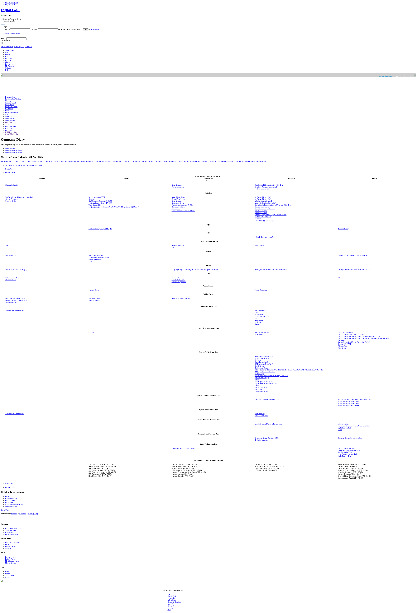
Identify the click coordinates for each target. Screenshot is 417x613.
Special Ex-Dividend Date (167, 161)
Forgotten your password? (12, 33)
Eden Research (177, 185)
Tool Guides (9, 575)
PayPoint (258, 322)
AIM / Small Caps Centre (14, 504)
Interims (9, 161)
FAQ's (7, 573)
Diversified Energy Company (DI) (266, 438)
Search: (3, 38)
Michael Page (259, 374)
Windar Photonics (178, 187)
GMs (51, 161)
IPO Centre (9, 502)
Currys (257, 312)
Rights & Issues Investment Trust (266, 383)
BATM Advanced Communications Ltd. (19, 197)
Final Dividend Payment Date (105, 161)
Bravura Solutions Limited (14, 310)
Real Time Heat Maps (12, 543)
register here (95, 29)
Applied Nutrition (178, 245)
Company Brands (11, 506)
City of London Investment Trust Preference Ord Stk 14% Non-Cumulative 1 (364, 338)
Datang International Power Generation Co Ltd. (354, 270)
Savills (257, 385)
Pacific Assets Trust (261, 416)
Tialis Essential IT (95, 205)
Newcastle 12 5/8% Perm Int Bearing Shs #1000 (271, 376)
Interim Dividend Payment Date (146, 161)
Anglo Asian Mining (262, 332)
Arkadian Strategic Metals (263, 201)
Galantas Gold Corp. (262, 207)
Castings (91, 332)
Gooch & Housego (178, 280)
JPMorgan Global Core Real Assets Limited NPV (272, 270)
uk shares (22, 514)
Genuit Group (259, 366)
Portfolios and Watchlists (13, 528)
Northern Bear (259, 320)
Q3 (17, 161)
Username (6, 29)
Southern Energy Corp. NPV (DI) (100, 203)
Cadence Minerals (178, 278)
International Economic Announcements (253, 161)
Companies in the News (13, 150)
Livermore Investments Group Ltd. (100, 257)
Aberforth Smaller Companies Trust (267, 400)
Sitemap (170, 608)
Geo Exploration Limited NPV (16, 298)
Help (7, 571)
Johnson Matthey (343, 424)
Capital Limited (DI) (262, 358)
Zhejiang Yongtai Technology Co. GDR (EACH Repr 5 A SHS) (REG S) (114, 207)
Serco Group (259, 389)
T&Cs (170, 594)
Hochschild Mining (178, 207)
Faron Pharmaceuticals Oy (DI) (182, 205)
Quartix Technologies (262, 378)
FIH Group (341, 278)
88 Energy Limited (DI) (263, 197)
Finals (3, 161)
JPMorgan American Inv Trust (265, 372)
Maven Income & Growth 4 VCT (183, 211)
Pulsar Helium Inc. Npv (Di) (264, 237)
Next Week (9, 169)
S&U (173, 247)
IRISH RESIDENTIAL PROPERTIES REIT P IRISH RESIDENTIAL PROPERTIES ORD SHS (289, 370)
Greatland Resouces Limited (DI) (266, 187)
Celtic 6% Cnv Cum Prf (346, 332)
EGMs (46, 161)
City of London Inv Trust (346, 448)
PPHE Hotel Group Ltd (263, 217)
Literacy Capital (10, 201)
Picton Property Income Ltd (347, 454)
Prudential (258, 219)
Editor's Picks (10, 559)
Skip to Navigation (11, 3)
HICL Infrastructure (261, 440)
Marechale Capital (11, 185)
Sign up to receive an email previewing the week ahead (24, 165)
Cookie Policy (172, 596)
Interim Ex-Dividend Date (125, 161)
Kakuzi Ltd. (176, 209)
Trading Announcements (28, 161)
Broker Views (10, 500)
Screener (8, 548)
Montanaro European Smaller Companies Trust (354, 426)
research (14, 514)
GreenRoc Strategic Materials (265, 209)
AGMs (40, 161)
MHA (257, 318)
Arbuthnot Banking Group (264, 356)
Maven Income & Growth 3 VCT (349, 401)
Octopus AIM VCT (344, 344)
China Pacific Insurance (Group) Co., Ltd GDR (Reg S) (274, 205)
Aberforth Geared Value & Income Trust (268, 424)
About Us (171, 604)
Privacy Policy (173, 598)
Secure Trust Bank (261, 387)
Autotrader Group (261, 310)
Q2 (14, 161)
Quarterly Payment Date (229, 161)
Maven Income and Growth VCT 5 (350, 405)
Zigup (257, 324)
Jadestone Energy (261, 211)
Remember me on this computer (69, 29)
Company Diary (10, 148)
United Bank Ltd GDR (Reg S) (16, 270)
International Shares (12, 534)
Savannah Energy (95, 298)
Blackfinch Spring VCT (97, 197)
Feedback (28, 47)
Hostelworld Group (261, 368)
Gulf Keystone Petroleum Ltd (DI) (100, 201)
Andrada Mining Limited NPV (182, 298)
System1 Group (94, 290)
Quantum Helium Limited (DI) (15, 300)
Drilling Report (70, 161)
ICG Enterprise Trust (345, 452)
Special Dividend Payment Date (188, 161)
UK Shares (9, 532)
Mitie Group (259, 334)
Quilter (257, 380)
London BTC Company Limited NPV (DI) (352, 255)
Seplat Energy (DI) (344, 428)
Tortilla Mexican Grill (96, 259)
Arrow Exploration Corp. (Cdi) (265, 203)
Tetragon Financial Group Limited (183, 448)
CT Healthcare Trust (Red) (264, 364)
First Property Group (262, 316)
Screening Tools (10, 530)
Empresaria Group (178, 203)
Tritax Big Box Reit (12, 278)
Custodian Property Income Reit (349, 450)
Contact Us (171, 606)
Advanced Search (7, 47)
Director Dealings (11, 498)
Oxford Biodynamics (179, 282)
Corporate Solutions (174, 602)
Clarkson (258, 360)
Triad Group (342, 348)
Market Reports (10, 563)
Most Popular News (12, 561)
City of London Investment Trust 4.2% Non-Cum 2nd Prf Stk (359, 336)
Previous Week (10, 173)
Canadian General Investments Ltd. (350, 438)
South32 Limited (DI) (262, 189)
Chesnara (92, 199)
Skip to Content (10, 5)
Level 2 (7, 545)
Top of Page (5, 510)
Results (7, 496)
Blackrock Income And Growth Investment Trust (354, 400)
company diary (33, 514)
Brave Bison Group (178, 197)
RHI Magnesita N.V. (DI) (263, 382)
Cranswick (341, 340)
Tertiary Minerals (11, 302)
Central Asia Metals (178, 199)
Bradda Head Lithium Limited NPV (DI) (269, 185)
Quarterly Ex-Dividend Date (210, 161)
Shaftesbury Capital (261, 391)
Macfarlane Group (261, 213)
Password (34, 29)
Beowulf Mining (343, 229)
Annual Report (59, 161)
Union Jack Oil (10, 255)
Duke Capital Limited (96, 255)
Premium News (10, 546)
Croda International (261, 362)
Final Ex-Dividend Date (85, 161)
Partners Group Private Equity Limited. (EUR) (270, 215)
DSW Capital (259, 245)
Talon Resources (94, 300)
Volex (91, 261)
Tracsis (7, 245)
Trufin (340, 430)
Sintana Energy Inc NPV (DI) (265, 220)
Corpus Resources (11, 199)
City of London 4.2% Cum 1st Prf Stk (351, 334)
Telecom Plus (342, 346)
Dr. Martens (259, 314)
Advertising (172, 600)
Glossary (8, 577)
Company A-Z (19, 47)
